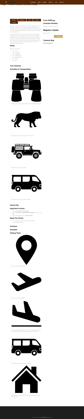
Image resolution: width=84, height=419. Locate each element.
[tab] (14, 20)
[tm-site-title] (44, 417)
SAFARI (39, 2)
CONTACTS (61, 2)
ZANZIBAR (45, 2)
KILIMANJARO (33, 2)
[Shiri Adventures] (11, 2)
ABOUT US (51, 2)
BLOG (56, 2)
